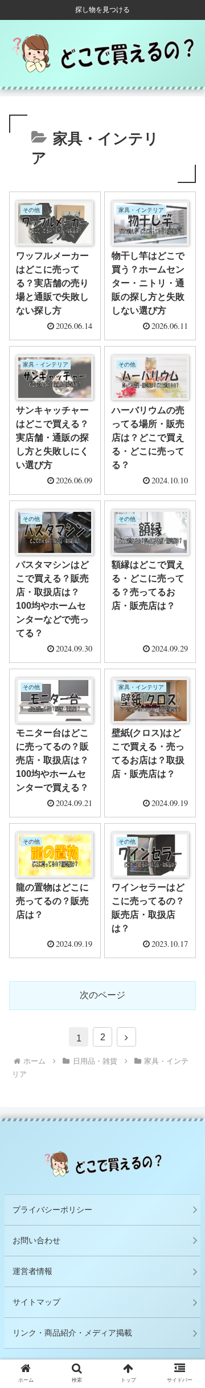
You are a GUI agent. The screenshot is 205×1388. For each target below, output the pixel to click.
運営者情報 (32, 1271)
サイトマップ (36, 1301)
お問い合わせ (36, 1240)
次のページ (102, 995)
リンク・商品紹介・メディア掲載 (72, 1332)
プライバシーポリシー (52, 1209)
